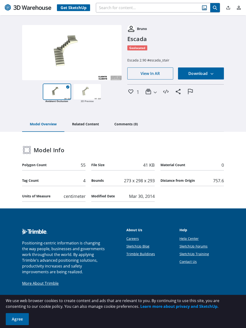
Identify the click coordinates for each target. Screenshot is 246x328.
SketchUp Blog (137, 246)
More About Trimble (40, 283)
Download (198, 73)
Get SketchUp (73, 7)
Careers (132, 238)
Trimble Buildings (140, 254)
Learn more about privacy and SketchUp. (179, 306)
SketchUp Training (194, 254)
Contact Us (188, 261)
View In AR (150, 73)
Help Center (189, 238)
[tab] (43, 124)
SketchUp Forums (193, 246)
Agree (17, 319)
